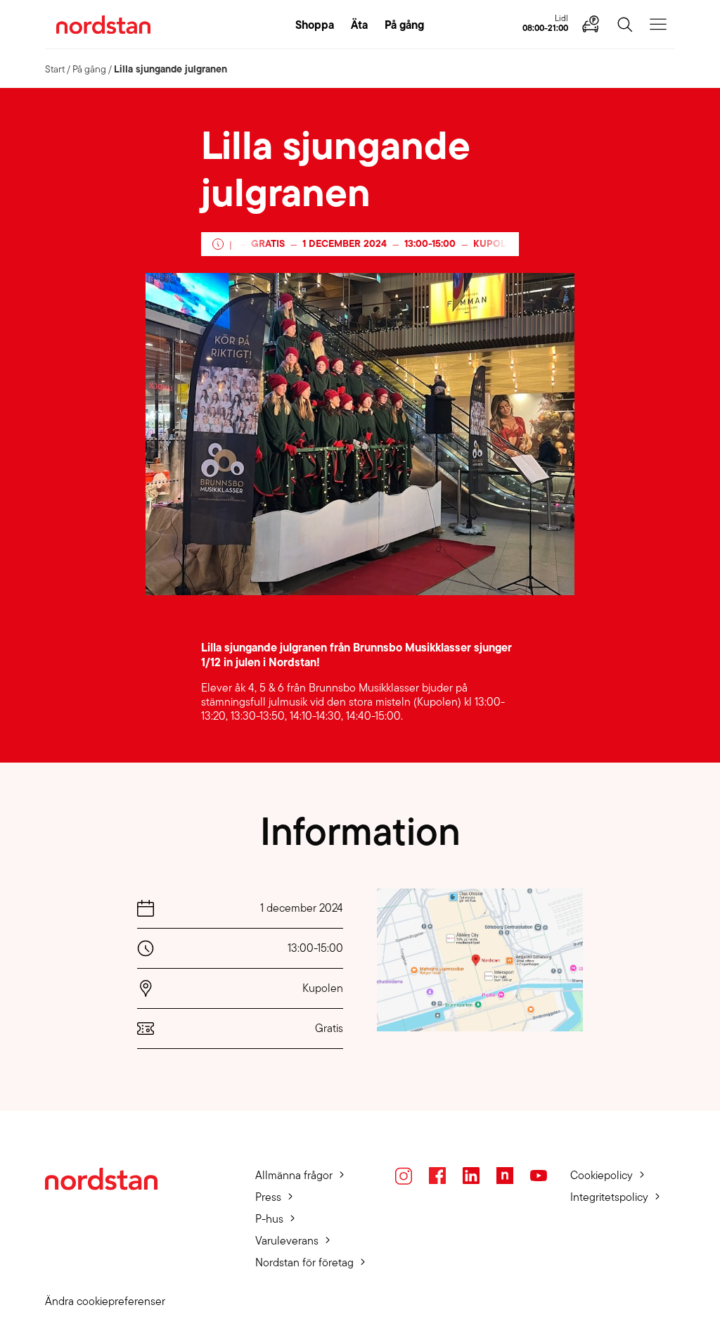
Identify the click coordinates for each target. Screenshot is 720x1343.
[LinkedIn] (471, 1175)
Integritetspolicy (609, 1197)
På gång (404, 25)
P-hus (269, 1219)
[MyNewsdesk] (504, 1175)
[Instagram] (403, 1176)
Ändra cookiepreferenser (105, 1301)
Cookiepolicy (601, 1175)
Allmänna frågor (294, 1175)
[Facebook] (437, 1175)
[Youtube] (538, 1175)
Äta (359, 25)
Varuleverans (287, 1241)
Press (268, 1197)
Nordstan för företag (304, 1262)
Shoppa (314, 25)
